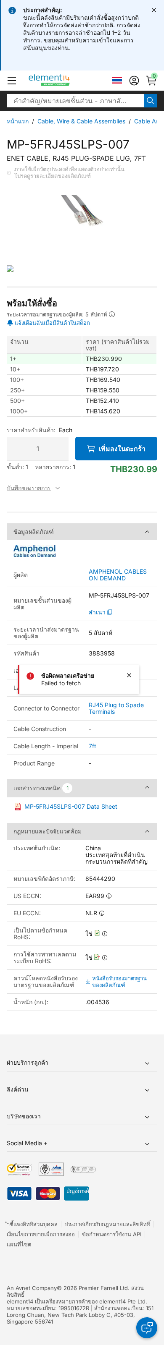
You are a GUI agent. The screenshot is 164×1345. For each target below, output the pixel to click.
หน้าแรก (18, 121)
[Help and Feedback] (146, 1327)
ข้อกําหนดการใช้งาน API (111, 1234)
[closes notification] (154, 10)
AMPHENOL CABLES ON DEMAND (118, 575)
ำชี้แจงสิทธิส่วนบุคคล (32, 1224)
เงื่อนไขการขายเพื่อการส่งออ (41, 1234)
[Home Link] (65, 81)
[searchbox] (75, 100)
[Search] (150, 100)
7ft (92, 746)
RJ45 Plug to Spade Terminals (116, 708)
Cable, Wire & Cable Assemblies (81, 121)
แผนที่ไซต (19, 1244)
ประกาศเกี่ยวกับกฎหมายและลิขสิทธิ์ (107, 1224)
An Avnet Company (32, 1288)
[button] (12, 81)
